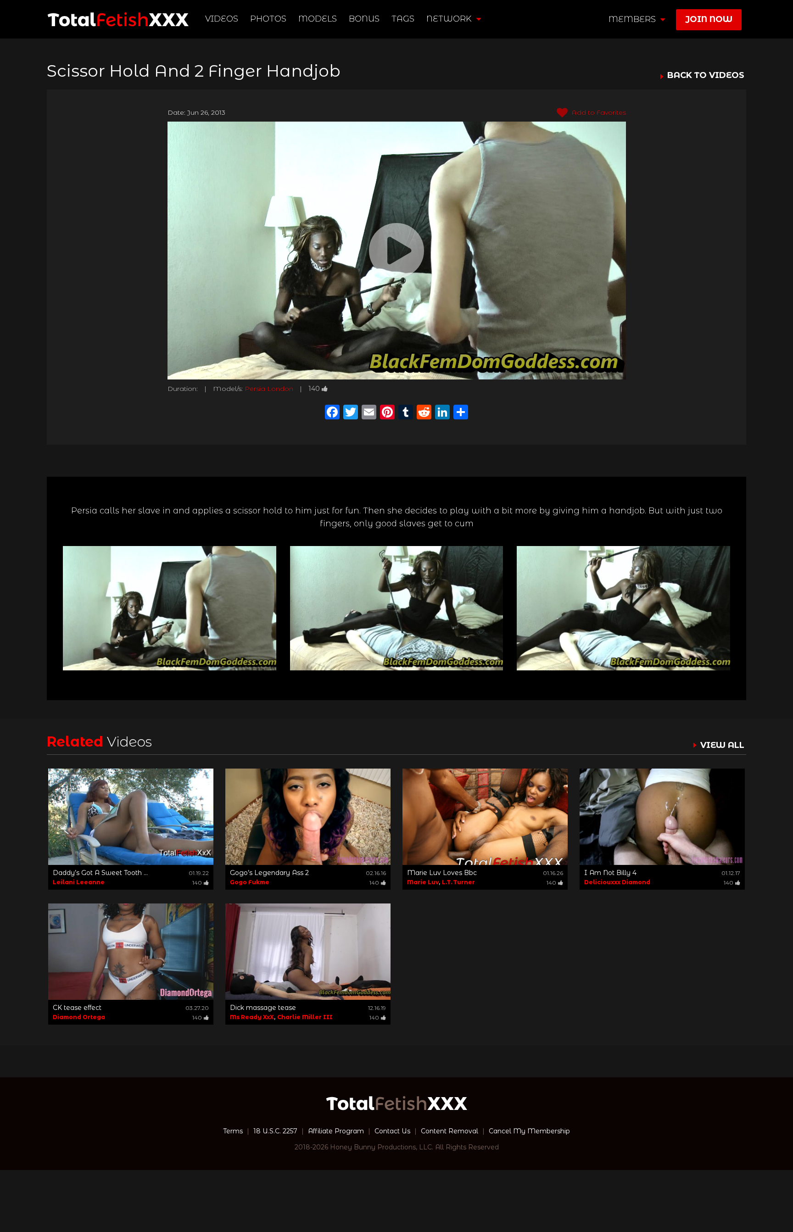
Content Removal (449, 1131)
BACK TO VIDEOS (705, 75)
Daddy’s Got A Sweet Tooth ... (100, 873)
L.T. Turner (458, 882)
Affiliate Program (336, 1131)
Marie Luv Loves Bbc (442, 873)
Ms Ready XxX (252, 1017)
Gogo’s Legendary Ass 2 (269, 873)
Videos (221, 19)
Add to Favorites (598, 112)
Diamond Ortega (79, 1017)
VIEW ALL (722, 745)
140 (314, 389)
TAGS (402, 19)
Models (317, 19)
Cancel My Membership (529, 1131)
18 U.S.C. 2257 (275, 1131)
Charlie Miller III (305, 1017)
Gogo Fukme (249, 882)
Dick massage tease (263, 1007)
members (633, 19)
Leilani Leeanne (79, 882)
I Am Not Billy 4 (610, 873)
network (450, 19)
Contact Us (392, 1131)
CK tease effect (77, 1007)
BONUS (364, 19)
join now (708, 19)
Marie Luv (423, 882)
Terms (233, 1131)
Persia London (269, 389)
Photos (268, 19)
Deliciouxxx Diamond (617, 882)
